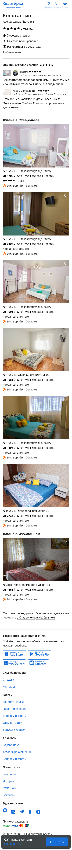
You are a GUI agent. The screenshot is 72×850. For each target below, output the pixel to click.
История (8, 781)
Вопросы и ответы (15, 716)
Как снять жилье (13, 702)
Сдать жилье (11, 745)
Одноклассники (30, 811)
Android (39, 653)
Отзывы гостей (12, 723)
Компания (9, 774)
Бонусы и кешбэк (14, 730)
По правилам (12, 842)
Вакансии (9, 795)
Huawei (14, 662)
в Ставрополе (26, 617)
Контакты (9, 686)
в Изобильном (45, 617)
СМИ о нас (10, 788)
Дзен (38, 811)
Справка (8, 679)
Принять (57, 841)
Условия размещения (17, 752)
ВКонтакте (13, 811)
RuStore (38, 662)
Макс (5, 810)
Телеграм (22, 811)
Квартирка (14, 5)
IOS (14, 653)
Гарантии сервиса (14, 709)
